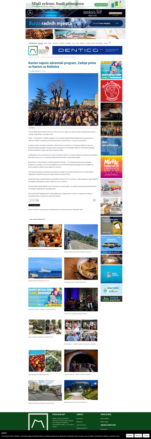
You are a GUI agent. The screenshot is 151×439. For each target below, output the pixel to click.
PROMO (106, 43)
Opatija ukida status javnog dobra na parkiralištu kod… (41, 403)
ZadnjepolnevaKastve (55, 209)
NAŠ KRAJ (82, 43)
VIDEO (77, 43)
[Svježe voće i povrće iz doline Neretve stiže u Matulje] (45, 361)
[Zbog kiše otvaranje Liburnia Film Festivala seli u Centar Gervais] (81, 390)
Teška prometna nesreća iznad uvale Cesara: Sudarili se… (78, 252)
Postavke (129, 435)
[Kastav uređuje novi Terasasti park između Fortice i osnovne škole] (45, 327)
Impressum (80, 418)
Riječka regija (104, 422)
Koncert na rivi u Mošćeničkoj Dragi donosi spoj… (76, 313)
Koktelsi (63, 209)
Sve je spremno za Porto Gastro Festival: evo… (75, 282)
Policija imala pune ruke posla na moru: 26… (38, 280)
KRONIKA (62, 43)
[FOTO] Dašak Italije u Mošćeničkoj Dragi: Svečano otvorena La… (43, 249)
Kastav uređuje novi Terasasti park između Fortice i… (41, 337)
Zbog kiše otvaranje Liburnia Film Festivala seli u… (76, 402)
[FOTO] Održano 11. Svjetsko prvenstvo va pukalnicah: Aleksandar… (80, 344)
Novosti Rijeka (105, 418)
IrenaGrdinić (69, 209)
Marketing (79, 422)
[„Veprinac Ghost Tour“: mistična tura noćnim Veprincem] (81, 361)
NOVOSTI (40, 43)
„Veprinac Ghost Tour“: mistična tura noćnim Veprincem (77, 374)
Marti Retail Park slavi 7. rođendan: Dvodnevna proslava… (42, 309)
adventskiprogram (44, 209)
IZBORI (45, 43)
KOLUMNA (68, 43)
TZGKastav (36, 209)
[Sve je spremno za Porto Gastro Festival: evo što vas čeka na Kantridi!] (81, 268)
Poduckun (30, 57)
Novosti (37, 57)
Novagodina (76, 209)
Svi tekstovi (104, 429)
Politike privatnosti (82, 428)
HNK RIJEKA (56, 43)
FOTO (73, 43)
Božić (81, 209)
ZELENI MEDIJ (99, 43)
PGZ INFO (88, 43)
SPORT (50, 43)
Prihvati (146, 435)
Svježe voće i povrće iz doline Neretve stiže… (38, 374)
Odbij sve (138, 435)
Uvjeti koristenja (81, 425)
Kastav (30, 209)
